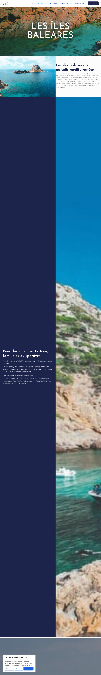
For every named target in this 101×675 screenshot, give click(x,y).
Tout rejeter (19, 669)
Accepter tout (28, 669)
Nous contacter (93, 3)
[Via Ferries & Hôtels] (6, 3)
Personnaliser (9, 669)
